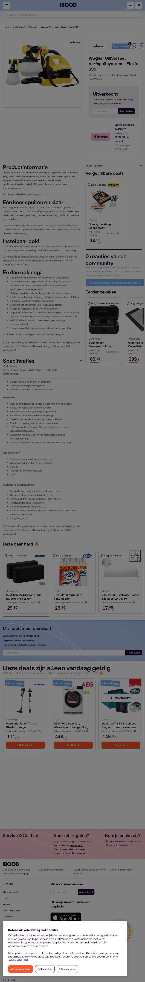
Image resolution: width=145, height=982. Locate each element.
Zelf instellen (45, 969)
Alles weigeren (67, 969)
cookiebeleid (18, 960)
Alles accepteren (20, 969)
